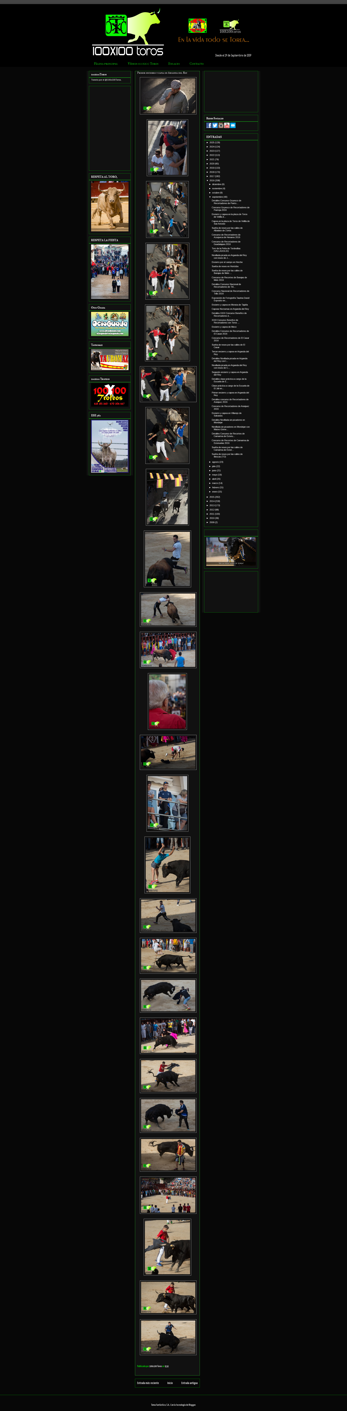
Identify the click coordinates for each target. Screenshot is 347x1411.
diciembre (217, 184)
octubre (216, 193)
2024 (212, 147)
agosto (215, 462)
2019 (212, 168)
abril (214, 479)
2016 (212, 180)
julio (214, 466)
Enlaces (174, 64)
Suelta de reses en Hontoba (225, 266)
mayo (215, 475)
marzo (215, 483)
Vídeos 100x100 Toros (143, 64)
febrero (216, 487)
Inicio (170, 1383)
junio (214, 470)
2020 (212, 164)
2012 (212, 510)
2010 (212, 518)
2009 (212, 522)
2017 (212, 176)
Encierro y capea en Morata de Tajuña (230, 305)
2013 (212, 505)
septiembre (218, 197)
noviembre (217, 188)
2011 (212, 514)
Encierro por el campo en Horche (227, 262)
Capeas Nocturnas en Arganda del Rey (230, 309)
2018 (212, 172)
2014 (212, 501)
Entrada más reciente (148, 1383)
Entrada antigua (189, 1383)
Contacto (197, 64)
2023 (212, 151)
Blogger (192, 1405)
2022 (212, 155)
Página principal (106, 64)
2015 (212, 497)
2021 (212, 159)
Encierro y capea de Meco (224, 327)
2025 (212, 142)
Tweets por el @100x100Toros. (106, 80)
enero (215, 492)
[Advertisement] (109, 127)
